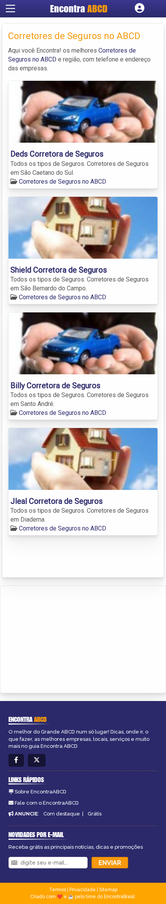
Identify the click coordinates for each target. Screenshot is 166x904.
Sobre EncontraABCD (40, 792)
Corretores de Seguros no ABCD (62, 181)
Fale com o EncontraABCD (47, 803)
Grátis (95, 814)
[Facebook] (16, 760)
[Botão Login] (139, 8)
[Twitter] (37, 760)
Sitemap (108, 889)
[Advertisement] (64, 638)
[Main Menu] (10, 8)
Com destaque (61, 814)
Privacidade (82, 889)
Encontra (78, 8)
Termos (57, 889)
